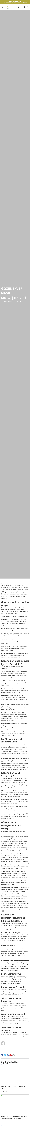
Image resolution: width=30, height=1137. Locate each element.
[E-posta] (13, 1055)
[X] (5, 1055)
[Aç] (2, 7)
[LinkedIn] (8, 1055)
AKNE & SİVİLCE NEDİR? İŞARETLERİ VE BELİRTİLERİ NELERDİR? (14, 1118)
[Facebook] (2, 1055)
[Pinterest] (10, 1055)
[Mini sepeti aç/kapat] (27, 7)
